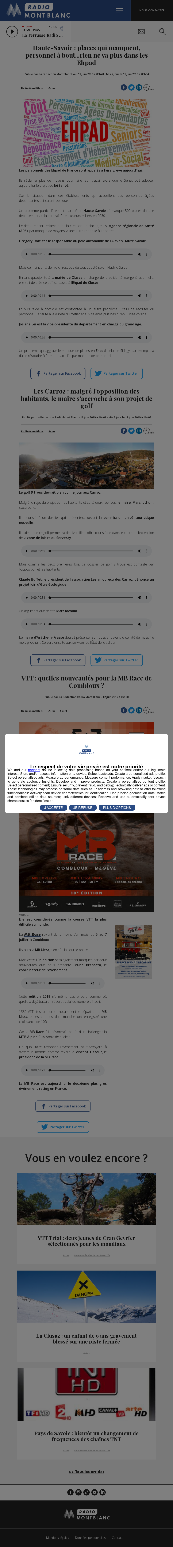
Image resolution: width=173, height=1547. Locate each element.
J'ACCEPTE (53, 807)
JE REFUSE (82, 807)
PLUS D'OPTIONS (117, 807)
